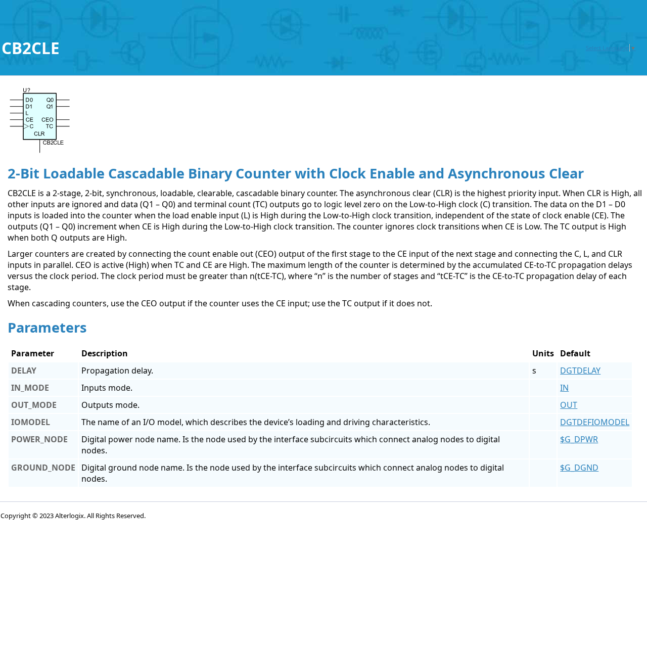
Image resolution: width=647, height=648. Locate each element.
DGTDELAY (580, 370)
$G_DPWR (579, 439)
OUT (568, 404)
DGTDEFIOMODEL (594, 422)
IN (564, 387)
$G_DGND (579, 467)
